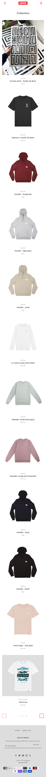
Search (17, 730)
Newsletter (27, 730)
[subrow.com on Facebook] (16, 755)
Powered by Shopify (23, 762)
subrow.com (27, 760)
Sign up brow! (23, 738)
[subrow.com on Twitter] (19, 755)
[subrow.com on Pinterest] (23, 755)
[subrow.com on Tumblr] (30, 755)
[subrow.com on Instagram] (26, 755)
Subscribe (36, 744)
